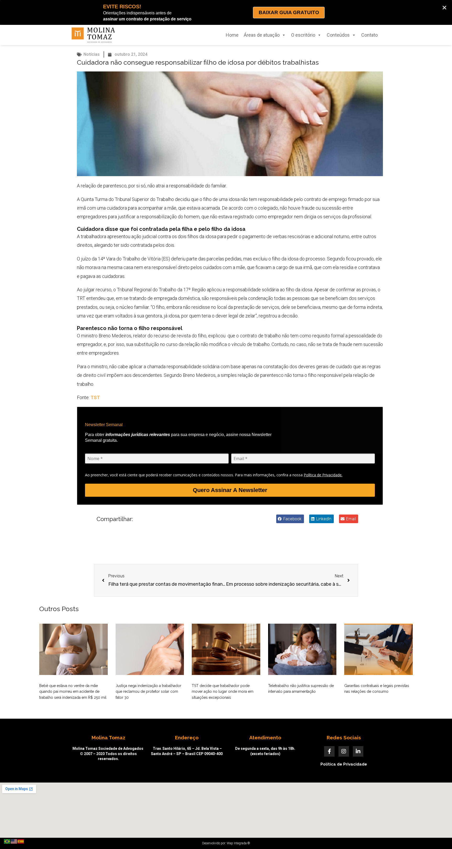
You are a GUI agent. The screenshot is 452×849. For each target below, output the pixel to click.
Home (232, 35)
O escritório (303, 35)
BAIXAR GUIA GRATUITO (289, 12)
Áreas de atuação (262, 35)
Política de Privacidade (343, 764)
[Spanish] (21, 841)
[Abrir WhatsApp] (439, 836)
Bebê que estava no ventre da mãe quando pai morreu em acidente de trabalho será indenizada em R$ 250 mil (72, 692)
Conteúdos (338, 35)
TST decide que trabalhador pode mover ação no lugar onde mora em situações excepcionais (222, 692)
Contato (369, 35)
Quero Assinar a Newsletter (230, 490)
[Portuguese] (7, 841)
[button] (290, 519)
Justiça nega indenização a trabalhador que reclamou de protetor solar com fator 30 (148, 692)
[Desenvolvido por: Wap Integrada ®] (226, 843)
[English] (14, 841)
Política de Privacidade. (323, 474)
